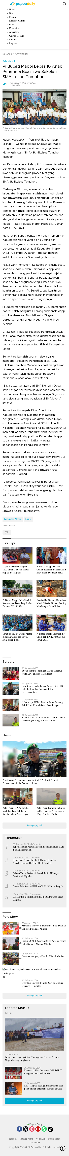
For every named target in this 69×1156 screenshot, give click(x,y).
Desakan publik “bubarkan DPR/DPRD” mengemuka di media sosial (43, 1072)
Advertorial (9, 61)
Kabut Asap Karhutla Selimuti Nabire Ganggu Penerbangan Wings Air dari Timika (43, 719)
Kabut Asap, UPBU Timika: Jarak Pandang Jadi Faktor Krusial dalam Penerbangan (42, 704)
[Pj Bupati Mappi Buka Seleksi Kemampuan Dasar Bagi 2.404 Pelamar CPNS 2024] (17, 588)
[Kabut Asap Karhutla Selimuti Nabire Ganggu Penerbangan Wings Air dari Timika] (11, 720)
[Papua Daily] (22, 4)
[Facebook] (19, 1129)
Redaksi (13, 1139)
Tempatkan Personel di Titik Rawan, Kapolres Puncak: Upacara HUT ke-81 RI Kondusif (34, 861)
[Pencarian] (64, 4)
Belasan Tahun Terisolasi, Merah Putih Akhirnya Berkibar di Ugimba (35, 875)
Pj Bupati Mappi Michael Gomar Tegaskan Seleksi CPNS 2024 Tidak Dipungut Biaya (51, 569)
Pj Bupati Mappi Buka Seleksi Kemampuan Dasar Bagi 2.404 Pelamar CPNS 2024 (17, 603)
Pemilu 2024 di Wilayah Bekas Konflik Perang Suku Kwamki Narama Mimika (44, 942)
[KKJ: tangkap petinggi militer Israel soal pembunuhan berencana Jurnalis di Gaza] (13, 1088)
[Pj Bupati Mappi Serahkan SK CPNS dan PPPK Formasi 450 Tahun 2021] (51, 622)
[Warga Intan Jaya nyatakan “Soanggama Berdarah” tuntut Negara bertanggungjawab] (34, 1034)
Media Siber (54, 1139)
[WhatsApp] (44, 1129)
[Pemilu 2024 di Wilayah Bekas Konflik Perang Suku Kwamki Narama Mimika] (12, 943)
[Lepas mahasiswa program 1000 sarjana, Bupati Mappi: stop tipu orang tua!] (17, 555)
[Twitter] (25, 1129)
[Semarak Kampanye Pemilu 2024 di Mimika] (12, 958)
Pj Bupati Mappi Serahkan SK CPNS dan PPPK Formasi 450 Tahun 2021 (51, 637)
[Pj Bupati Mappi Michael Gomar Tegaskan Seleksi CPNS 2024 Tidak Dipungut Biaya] (51, 555)
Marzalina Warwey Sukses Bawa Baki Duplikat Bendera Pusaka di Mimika (44, 927)
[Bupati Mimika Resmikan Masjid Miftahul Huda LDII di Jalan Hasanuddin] (11, 673)
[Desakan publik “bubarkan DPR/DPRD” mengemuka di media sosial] (13, 1073)
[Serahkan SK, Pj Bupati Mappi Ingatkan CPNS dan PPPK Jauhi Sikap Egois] (17, 622)
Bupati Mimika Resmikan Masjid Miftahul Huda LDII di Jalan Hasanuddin (42, 672)
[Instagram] (31, 1129)
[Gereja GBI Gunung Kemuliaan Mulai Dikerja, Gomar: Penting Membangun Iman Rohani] (51, 588)
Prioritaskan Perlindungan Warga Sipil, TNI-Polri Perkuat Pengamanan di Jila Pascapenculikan (43, 689)
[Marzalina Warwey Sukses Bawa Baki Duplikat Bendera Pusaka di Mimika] (12, 928)
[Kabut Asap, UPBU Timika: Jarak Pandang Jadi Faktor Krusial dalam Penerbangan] (11, 705)
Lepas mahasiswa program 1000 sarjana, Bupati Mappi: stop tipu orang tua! (16, 569)
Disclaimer (35, 1142)
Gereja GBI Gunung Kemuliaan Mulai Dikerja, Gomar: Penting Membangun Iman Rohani (51, 603)
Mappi (28, 519)
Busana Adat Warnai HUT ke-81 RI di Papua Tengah (38, 886)
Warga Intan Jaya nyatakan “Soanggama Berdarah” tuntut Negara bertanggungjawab (32, 1058)
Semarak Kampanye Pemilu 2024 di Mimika (43, 956)
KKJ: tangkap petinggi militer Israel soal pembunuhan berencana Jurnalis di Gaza (43, 1087)
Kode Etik (40, 1139)
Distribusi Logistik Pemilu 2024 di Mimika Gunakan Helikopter (42, 984)
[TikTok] (50, 1129)
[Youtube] (38, 1129)
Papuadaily (15, 83)
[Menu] (5, 4)
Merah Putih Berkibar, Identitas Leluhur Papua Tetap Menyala (38, 898)
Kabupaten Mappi (12, 519)
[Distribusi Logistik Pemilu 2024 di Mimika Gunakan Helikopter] (34, 973)
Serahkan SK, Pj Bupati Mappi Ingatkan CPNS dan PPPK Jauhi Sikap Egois (17, 637)
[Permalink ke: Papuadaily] (5, 84)
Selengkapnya (33, 825)
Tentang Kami (26, 1139)
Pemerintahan (29, 83)
